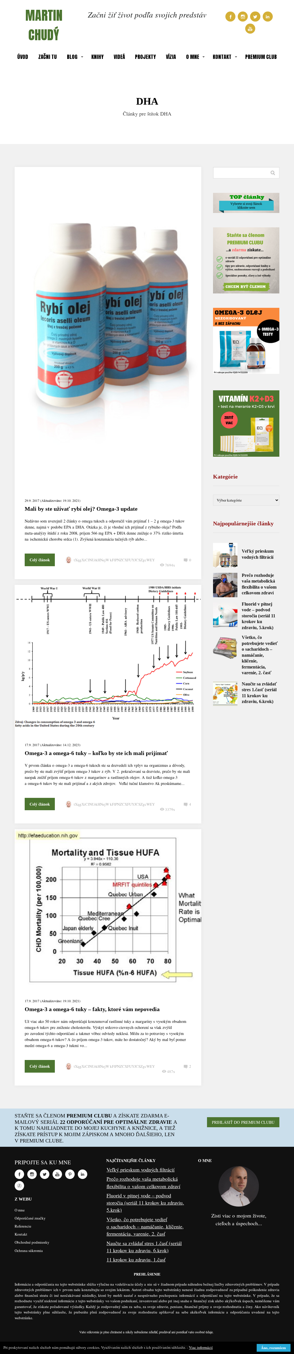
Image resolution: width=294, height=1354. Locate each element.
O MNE (192, 57)
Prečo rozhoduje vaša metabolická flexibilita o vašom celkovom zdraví (143, 1182)
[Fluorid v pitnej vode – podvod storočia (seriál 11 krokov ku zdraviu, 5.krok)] (225, 615)
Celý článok (40, 560)
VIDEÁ (119, 57)
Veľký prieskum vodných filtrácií (141, 1169)
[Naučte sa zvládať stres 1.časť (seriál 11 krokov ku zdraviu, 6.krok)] (225, 693)
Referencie (23, 1226)
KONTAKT (222, 57)
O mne (20, 1210)
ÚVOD (22, 57)
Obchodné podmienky (32, 1242)
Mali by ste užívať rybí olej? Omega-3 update (81, 509)
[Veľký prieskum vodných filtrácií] (225, 555)
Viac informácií (201, 1347)
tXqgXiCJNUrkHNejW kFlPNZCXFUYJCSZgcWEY (114, 559)
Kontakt (21, 1234)
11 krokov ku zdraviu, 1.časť (136, 1259)
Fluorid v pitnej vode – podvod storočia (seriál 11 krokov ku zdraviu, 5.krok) (258, 616)
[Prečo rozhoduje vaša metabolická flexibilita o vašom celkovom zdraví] (225, 585)
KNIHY (97, 57)
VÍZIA (171, 57)
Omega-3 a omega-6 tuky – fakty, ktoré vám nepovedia (92, 1009)
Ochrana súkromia (29, 1250)
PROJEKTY (145, 57)
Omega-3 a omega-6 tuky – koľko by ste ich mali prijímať (96, 753)
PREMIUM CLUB (261, 57)
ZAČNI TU (47, 57)
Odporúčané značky (30, 1218)
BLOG (72, 57)
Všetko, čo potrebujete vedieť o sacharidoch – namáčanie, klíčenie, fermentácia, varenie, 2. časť (260, 655)
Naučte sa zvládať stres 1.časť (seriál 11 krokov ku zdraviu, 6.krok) (144, 1247)
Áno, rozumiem (273, 1347)
